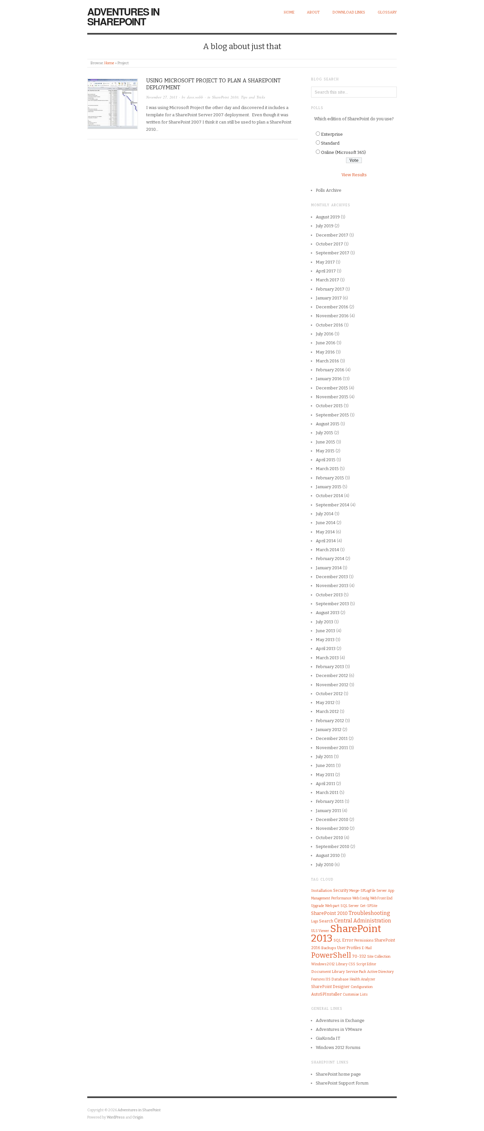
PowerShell (331, 955)
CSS (351, 964)
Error (347, 940)
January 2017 (329, 298)
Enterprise (332, 134)
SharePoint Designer (330, 986)
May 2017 (325, 262)
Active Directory (380, 972)
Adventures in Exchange (340, 1020)
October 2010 (329, 837)
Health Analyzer (362, 979)
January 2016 (329, 378)
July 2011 (324, 756)
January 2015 (328, 486)
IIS (328, 979)
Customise (351, 994)
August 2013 (327, 612)
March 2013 (327, 657)
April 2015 (326, 459)
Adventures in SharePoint (123, 16)
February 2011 (330, 801)
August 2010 (328, 855)
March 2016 (327, 360)
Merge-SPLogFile (362, 891)
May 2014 (325, 531)
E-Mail (367, 948)
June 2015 (325, 441)
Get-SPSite (368, 906)
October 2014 (329, 495)
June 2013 (325, 630)
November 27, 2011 (161, 97)
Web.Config (360, 898)
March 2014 (327, 549)
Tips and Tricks (253, 97)
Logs (314, 921)
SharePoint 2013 (346, 933)
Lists (363, 994)
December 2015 (332, 387)
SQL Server (349, 906)
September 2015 (332, 414)
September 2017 (332, 252)
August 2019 (328, 216)
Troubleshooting (369, 913)
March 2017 (327, 279)
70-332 (359, 956)
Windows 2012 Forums (338, 1047)
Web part (332, 906)
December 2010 (332, 819)
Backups (328, 948)
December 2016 (332, 306)
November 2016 (332, 315)
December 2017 (332, 235)
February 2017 (330, 289)
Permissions (363, 940)
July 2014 (325, 513)
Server (381, 891)
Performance (341, 898)
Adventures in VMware (339, 1029)
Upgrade (317, 906)
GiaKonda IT (328, 1038)
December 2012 (332, 675)
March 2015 (327, 468)
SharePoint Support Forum (342, 1083)
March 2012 (327, 711)
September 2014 (332, 504)
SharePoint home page (338, 1074)
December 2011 (332, 738)
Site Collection (378, 956)
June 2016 (326, 342)
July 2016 (325, 333)
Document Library (328, 971)
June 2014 (326, 522)
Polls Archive (328, 190)
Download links (349, 12)
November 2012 (332, 684)
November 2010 (332, 828)
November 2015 (332, 396)
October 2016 (329, 325)
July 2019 (325, 225)
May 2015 (325, 450)
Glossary (387, 12)
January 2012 (328, 729)
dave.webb (195, 97)
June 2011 (325, 765)
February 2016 (330, 369)
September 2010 (332, 846)
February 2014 (330, 558)
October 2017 (329, 243)
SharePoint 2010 (225, 97)
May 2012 (325, 702)
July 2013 (324, 621)
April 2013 (326, 648)
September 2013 (332, 603)
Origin (137, 1117)
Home (289, 12)
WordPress (116, 1117)
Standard (330, 143)
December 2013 (332, 576)
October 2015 (329, 405)
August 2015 (327, 423)
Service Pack (356, 972)
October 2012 (329, 693)
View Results (354, 174)
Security (340, 890)
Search (326, 921)
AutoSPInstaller (326, 994)
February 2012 (330, 720)
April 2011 (325, 783)
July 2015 (324, 432)
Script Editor (366, 964)
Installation (321, 890)
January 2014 (329, 567)
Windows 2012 (323, 964)
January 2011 (328, 810)
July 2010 (325, 864)
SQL (337, 940)
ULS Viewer (320, 931)
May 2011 (325, 774)
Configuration (362, 987)
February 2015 (330, 477)
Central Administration (362, 921)
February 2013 (330, 666)
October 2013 (329, 594)
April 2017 (326, 271)
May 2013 (325, 639)
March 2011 (327, 792)
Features (318, 979)
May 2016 (325, 352)
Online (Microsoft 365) (343, 152)
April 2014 (326, 540)
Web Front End (381, 898)
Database (340, 979)
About (313, 12)
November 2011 (332, 747)
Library (341, 964)
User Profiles (349, 948)
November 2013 (332, 585)
